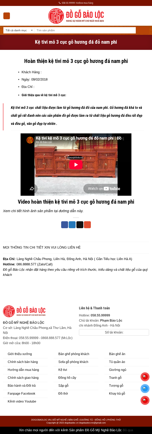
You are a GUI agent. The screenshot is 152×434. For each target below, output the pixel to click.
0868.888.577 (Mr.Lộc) (56, 338)
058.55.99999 (28, 338)
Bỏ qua (128, 430)
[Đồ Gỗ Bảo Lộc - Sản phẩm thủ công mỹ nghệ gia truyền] (76, 16)
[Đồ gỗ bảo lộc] (27, 312)
